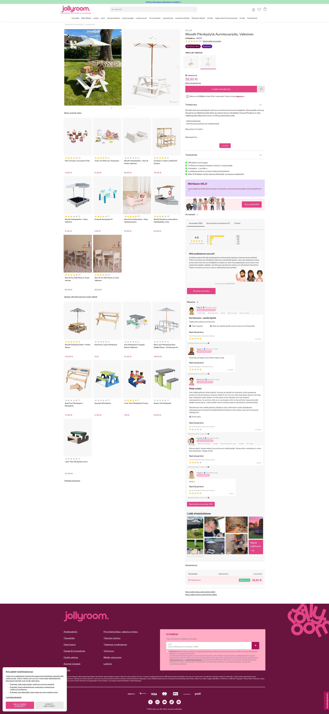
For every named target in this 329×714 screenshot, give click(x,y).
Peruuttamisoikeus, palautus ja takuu (121, 631)
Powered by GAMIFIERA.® (195, 556)
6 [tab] (124, 108)
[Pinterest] (178, 702)
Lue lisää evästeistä (13, 697)
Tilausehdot (69, 638)
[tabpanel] (93, 67)
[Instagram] (157, 702)
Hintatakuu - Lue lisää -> (197, 168)
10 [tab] (134, 108)
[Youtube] (164, 702)
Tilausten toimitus (112, 638)
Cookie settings (71, 657)
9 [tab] (132, 108)
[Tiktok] (171, 702)
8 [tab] (129, 108)
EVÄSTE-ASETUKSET (49, 705)
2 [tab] (114, 108)
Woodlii (188, 30)
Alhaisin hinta (244, 580)
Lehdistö (108, 663)
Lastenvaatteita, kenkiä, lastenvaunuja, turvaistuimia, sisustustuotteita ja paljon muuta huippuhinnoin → (225, 190)
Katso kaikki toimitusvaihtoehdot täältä (201, 594)
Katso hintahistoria (193, 83)
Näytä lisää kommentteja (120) (201, 504)
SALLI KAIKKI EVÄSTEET (19, 705)
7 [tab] (126, 108)
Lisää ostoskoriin (221, 89)
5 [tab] (121, 108)
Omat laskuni (70, 644)
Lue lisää (225, 146)
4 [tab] (119, 108)
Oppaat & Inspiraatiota (74, 651)
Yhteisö (237, 223)
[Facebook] (150, 702)
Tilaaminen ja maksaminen (115, 644)
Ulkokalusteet (90, 24)
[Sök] (194, 9)
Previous (66, 67)
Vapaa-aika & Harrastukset (74, 24)
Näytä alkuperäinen (196, 332)
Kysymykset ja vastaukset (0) (218, 223)
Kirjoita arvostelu (201, 291)
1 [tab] (111, 108)
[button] (259, 9)
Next (178, 67)
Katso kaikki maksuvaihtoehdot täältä (200, 592)
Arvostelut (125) (195, 223)
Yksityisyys (109, 651)
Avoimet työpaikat (72, 663)
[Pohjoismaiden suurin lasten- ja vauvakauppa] (76, 9)
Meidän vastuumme (112, 657)
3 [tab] (116, 108)
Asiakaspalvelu (70, 631)
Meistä (67, 670)
